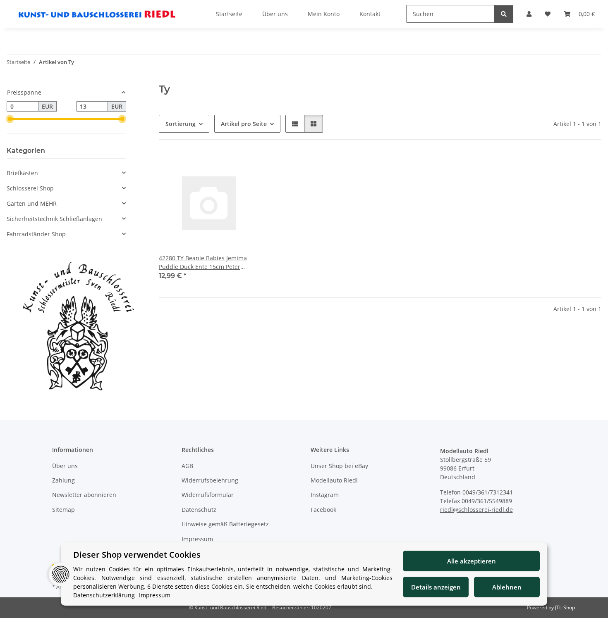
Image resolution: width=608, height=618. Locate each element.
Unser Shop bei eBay (339, 466)
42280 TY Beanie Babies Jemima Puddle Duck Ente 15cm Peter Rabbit (203, 262)
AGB (187, 466)
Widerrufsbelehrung (210, 480)
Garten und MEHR (32, 203)
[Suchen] (503, 14)
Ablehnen (507, 587)
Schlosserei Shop (30, 188)
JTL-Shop (565, 607)
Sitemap (63, 509)
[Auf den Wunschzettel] (245, 167)
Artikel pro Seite (244, 124)
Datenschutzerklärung (104, 595)
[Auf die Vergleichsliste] (224, 167)
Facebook (323, 509)
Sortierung (180, 124)
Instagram (325, 495)
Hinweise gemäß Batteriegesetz (225, 524)
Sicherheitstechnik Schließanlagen (54, 219)
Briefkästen (22, 173)
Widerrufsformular (208, 495)
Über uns (65, 466)
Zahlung (63, 480)
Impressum (197, 539)
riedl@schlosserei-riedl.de (476, 509)
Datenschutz (199, 509)
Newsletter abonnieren (84, 495)
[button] (294, 124)
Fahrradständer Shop (36, 234)
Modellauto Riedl (334, 480)
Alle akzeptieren (471, 561)
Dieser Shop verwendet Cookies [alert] (137, 554)
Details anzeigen (436, 587)
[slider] (10, 119)
